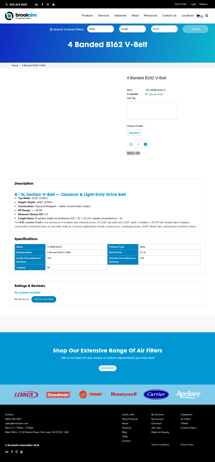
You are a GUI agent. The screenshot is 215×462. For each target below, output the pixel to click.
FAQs (125, 436)
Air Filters (186, 419)
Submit (196, 29)
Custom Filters (188, 427)
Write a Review (43, 299)
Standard (134, 132)
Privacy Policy (187, 445)
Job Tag (131, 98)
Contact (107, 368)
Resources (150, 15)
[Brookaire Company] (23, 16)
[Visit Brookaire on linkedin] (37, 4)
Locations (188, 15)
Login (193, 4)
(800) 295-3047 (13, 419)
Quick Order (181, 4)
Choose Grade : (135, 125)
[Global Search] (207, 15)
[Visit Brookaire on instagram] (48, 4)
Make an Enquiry (160, 432)
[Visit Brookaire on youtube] (54, 4)
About (135, 15)
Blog (124, 432)
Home (15, 65)
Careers (126, 440)
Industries (120, 15)
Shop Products (130, 419)
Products (87, 15)
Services (103, 15)
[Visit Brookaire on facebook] (42, 4)
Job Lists (156, 427)
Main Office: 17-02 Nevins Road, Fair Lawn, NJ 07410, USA (37, 432)
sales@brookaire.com (16, 423)
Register (203, 4)
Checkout (156, 423)
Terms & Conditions (160, 445)
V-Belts (184, 423)
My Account (157, 419)
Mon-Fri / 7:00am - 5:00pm (19, 427)
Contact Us (169, 15)
